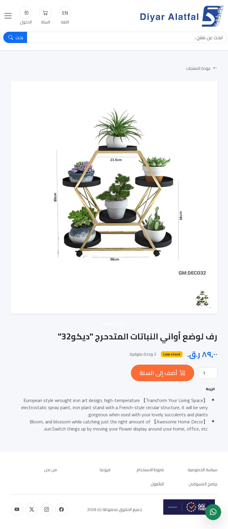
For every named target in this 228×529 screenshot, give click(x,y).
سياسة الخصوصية (202, 470)
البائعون (157, 484)
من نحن (50, 470)
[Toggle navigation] (8, 15)
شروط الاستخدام (150, 470)
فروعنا (105, 470)
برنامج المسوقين (203, 484)
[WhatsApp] (213, 512)
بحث (18, 37)
